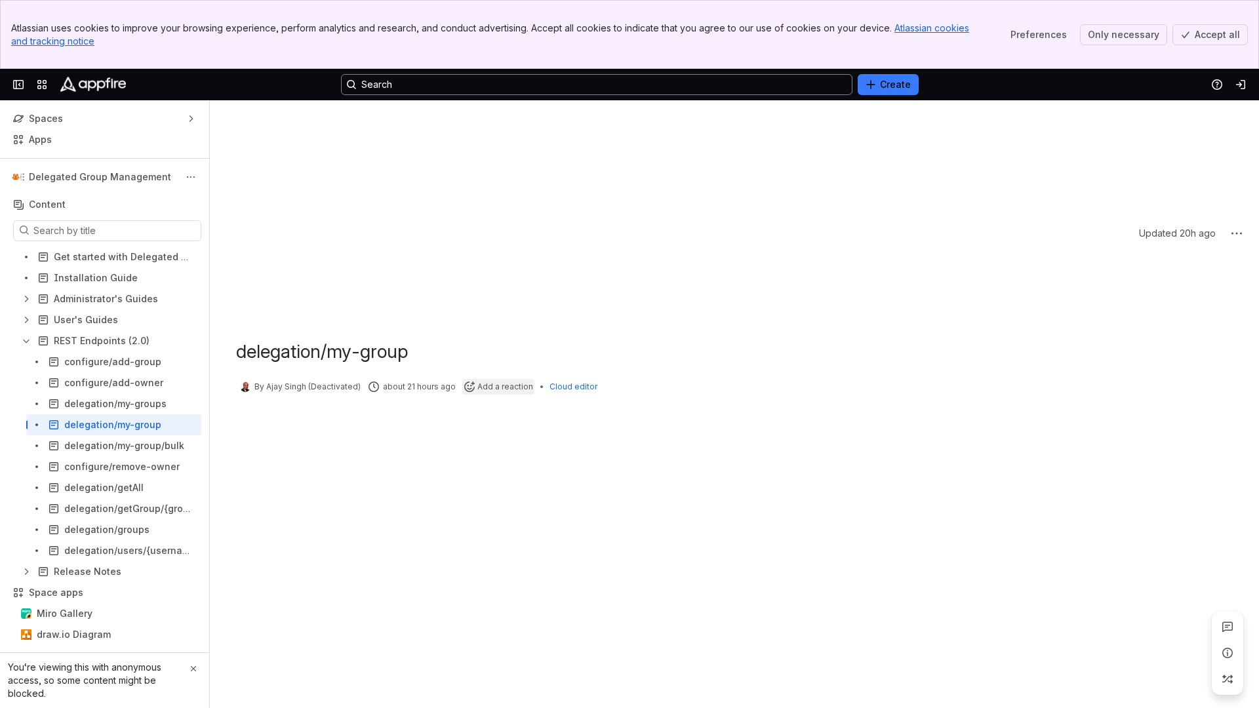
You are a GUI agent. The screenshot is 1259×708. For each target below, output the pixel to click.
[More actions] (191, 177)
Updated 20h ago (1177, 118)
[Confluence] (93, 84)
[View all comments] (1227, 626)
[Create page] (1227, 679)
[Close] (193, 669)
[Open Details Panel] (1227, 652)
